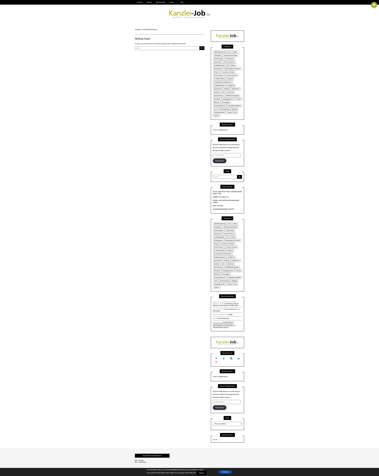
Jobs (223, 92)
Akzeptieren (225, 472)
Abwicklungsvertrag (220, 52)
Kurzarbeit (217, 99)
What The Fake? (218, 206)
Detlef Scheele (218, 75)
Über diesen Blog (160, 2)
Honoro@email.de (218, 309)
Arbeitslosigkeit (219, 59)
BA (228, 65)
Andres (215, 318)
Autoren (171, 2)
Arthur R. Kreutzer (229, 62)
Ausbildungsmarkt (219, 65)
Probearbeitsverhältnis (234, 106)
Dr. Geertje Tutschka (231, 75)
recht (215, 109)
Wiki (231, 315)
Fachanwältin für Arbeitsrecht (223, 82)
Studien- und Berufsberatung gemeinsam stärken (226, 201)
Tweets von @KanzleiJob (220, 130)
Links (182, 2)
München (217, 102)
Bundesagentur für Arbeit (233, 69)
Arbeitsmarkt (230, 59)
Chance (216, 72)
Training (229, 112)
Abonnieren (219, 161)
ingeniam (216, 92)
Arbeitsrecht (218, 62)
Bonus (233, 65)
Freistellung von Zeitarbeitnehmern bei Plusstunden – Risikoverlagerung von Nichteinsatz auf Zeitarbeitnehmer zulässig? (224, 324)
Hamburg (226, 89)
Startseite (140, 2)
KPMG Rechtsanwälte (232, 96)
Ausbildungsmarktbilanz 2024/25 (223, 209)
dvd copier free (218, 322)
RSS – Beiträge (139, 460)
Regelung (234, 109)
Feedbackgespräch (219, 85)
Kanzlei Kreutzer (219, 96)
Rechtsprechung (224, 109)
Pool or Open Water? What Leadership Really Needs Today (227, 193)
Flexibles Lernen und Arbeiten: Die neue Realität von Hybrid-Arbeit (226, 304)
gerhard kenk (218, 89)
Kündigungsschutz (228, 99)
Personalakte (226, 102)
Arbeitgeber (217, 55)
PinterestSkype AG (219, 106)
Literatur (238, 99)
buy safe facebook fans (220, 315)
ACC (229, 52)
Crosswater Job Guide (227, 72)
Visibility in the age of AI (220, 197)
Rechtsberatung (224, 318)
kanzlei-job (230, 92)
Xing (235, 112)
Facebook (230, 79)
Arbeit (235, 52)
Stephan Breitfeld (219, 112)
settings (201, 473)
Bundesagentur (218, 69)
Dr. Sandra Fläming (219, 79)
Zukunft (216, 116)
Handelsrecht (235, 89)
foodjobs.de (231, 85)
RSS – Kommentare (140, 462)
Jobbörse (149, 2)
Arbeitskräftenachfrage (230, 55)
